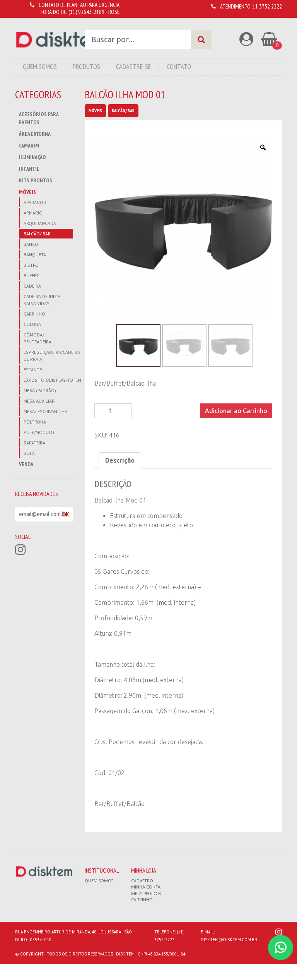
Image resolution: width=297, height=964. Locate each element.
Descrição (120, 460)
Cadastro (142, 880)
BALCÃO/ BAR (37, 234)
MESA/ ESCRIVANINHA (45, 411)
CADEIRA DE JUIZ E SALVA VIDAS (42, 299)
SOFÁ (29, 453)
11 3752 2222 (267, 6)
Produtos (86, 66)
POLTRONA (35, 422)
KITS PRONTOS (35, 180)
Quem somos (99, 880)
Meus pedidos (146, 893)
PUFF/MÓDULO (39, 432)
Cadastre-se (133, 66)
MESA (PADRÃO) (40, 390)
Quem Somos (40, 66)
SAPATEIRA (34, 443)
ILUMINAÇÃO (32, 157)
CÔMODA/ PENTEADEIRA (37, 338)
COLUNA (32, 324)
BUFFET (31, 275)
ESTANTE (33, 369)
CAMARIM (29, 145)
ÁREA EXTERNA (35, 133)
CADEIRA (32, 286)
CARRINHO (34, 314)
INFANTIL (29, 168)
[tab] (120, 460)
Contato (179, 66)
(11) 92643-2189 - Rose (93, 11)
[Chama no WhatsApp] (280, 947)
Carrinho (142, 899)
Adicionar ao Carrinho (236, 410)
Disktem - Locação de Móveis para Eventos (60, 39)
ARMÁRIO (33, 213)
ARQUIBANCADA (40, 223)
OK (65, 514)
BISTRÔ (31, 265)
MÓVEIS (27, 192)
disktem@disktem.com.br (229, 939)
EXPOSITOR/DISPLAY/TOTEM (48, 380)
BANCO (31, 244)
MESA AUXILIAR (39, 401)
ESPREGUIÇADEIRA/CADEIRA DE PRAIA (48, 355)
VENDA (26, 464)
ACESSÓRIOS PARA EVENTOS (38, 118)
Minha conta (145, 887)
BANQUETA (35, 254)
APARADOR (35, 202)
